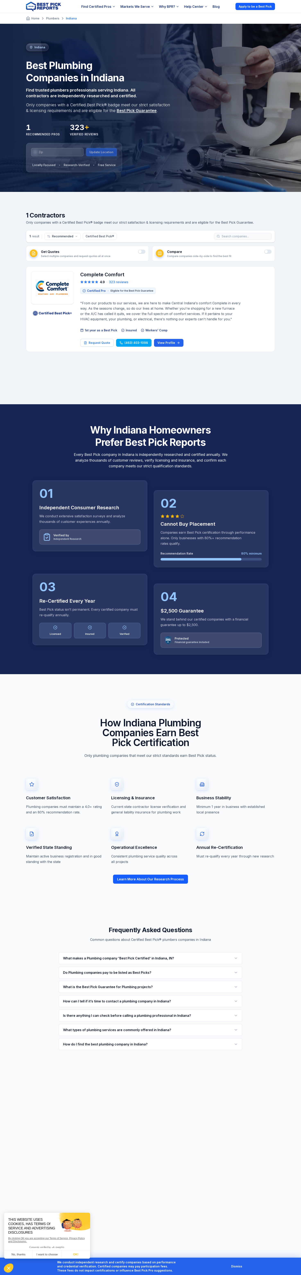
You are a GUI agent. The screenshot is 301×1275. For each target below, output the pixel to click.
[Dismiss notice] (247, 1266)
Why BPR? (167, 7)
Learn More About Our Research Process (150, 879)
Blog (216, 7)
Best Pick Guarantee (137, 110)
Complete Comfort (102, 274)
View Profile (166, 342)
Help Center (194, 7)
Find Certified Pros (96, 7)
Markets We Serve (135, 7)
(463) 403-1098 (136, 342)
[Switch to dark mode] (229, 6)
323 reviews (118, 282)
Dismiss (236, 1266)
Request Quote (99, 342)
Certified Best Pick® (100, 236)
